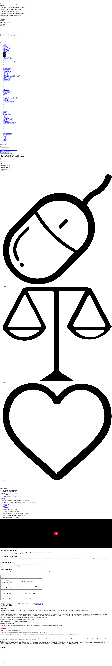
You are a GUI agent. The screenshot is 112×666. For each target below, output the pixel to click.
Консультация (5, 107)
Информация (5, 117)
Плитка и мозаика (6, 63)
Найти (13, 35)
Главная (4, 44)
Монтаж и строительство (8, 84)
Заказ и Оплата (6, 121)
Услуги (4, 103)
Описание (5, 505)
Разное (4, 116)
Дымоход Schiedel (6, 78)
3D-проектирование (7, 114)
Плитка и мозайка (6, 92)
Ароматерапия (6, 70)
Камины (4, 94)
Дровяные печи (6, 49)
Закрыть (2, 5)
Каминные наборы (6, 80)
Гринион (4, 96)
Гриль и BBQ (5, 100)
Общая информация (7, 134)
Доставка (4, 112)
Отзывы (4, 138)
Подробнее (2, 493)
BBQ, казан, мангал (7, 68)
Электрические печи (7, 87)
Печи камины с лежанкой (8, 102)
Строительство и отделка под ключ (10, 98)
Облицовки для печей (7, 59)
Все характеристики (4, 161)
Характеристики (6, 504)
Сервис (4, 105)
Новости (4, 140)
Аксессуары (5, 74)
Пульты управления (7, 57)
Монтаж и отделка (6, 110)
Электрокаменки (6, 47)
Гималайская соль (6, 72)
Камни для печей (6, 65)
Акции (4, 83)
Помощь (4, 136)
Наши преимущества (7, 132)
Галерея (4, 85)
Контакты (5, 125)
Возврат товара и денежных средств (10, 129)
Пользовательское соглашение (9, 123)
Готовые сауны (6, 82)
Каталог (4, 45)
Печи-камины (5, 51)
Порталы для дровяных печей (9, 61)
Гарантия (4, 127)
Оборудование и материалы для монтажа (11, 76)
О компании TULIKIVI (7, 119)
